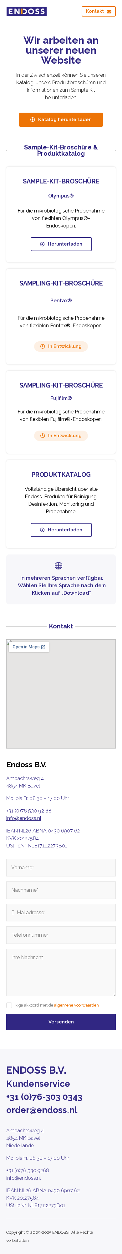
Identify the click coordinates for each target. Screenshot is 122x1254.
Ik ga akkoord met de (56, 1005)
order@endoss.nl (41, 1110)
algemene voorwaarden (76, 1005)
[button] (61, 346)
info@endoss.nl (23, 818)
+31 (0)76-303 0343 (44, 1097)
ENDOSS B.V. (36, 1070)
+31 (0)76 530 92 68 (29, 811)
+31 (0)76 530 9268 (27, 1170)
